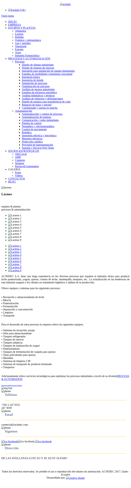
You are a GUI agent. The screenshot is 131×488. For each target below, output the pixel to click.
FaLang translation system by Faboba (11, 385)
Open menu (7, 15)
